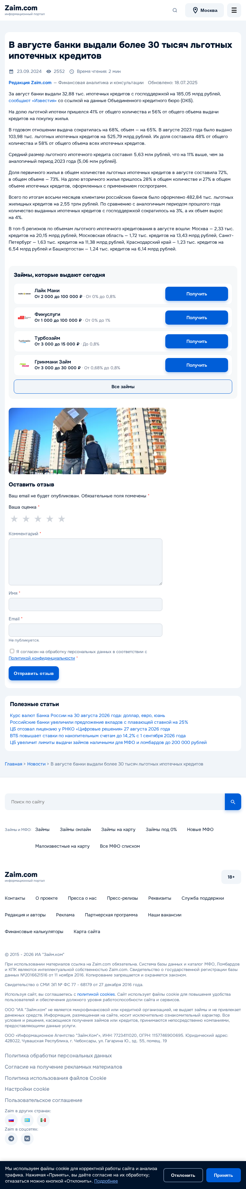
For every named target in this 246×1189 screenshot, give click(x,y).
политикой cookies (96, 994)
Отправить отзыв (34, 673)
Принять (223, 1175)
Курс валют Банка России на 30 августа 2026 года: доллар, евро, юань (87, 715)
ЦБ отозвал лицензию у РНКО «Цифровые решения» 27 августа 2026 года (90, 729)
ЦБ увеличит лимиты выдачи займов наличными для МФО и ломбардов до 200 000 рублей (108, 742)
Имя (14, 593)
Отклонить (183, 1175)
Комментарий (25, 534)
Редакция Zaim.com (30, 82)
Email (16, 619)
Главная (13, 764)
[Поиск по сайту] (175, 10)
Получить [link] (196, 294)
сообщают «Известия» (33, 100)
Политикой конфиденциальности (42, 658)
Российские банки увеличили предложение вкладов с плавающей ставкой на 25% (99, 722)
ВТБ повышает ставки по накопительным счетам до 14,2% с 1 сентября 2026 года (98, 736)
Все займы (123, 386)
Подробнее (106, 1181)
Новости (36, 764)
